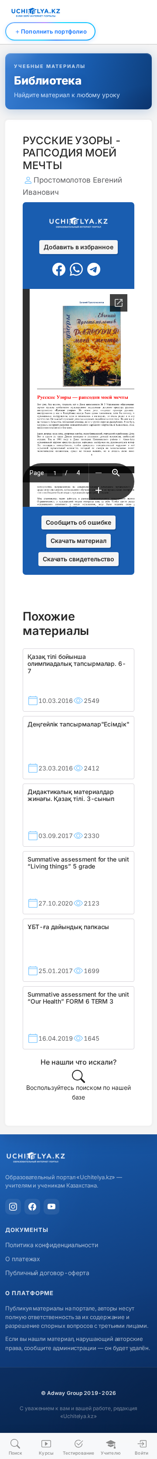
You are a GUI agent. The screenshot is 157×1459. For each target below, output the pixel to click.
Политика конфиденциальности (51, 1245)
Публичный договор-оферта (47, 1272)
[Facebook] (32, 1207)
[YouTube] (51, 1207)
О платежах (22, 1258)
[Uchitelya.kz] (78, 1158)
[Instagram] (13, 1207)
